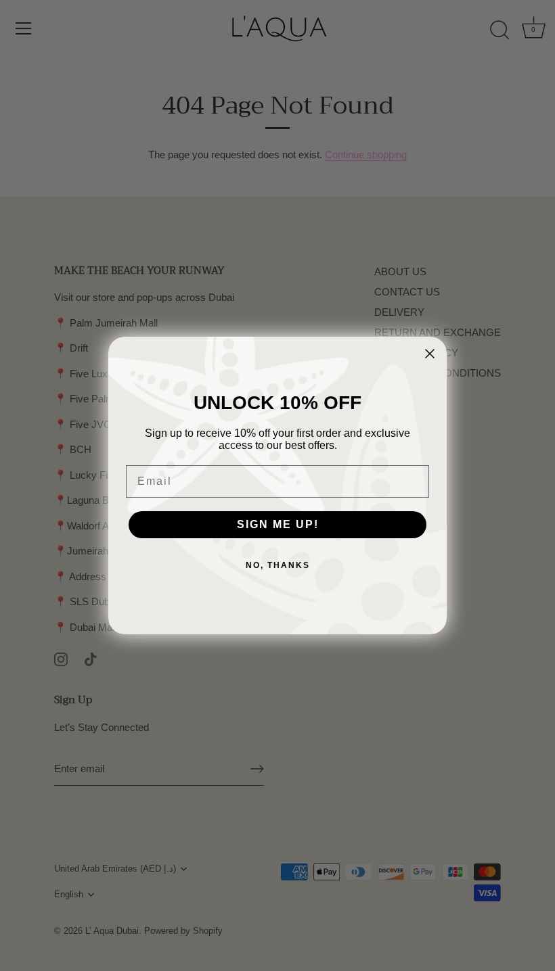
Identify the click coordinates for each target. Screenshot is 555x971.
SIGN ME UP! (278, 524)
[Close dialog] (430, 354)
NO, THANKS (278, 565)
